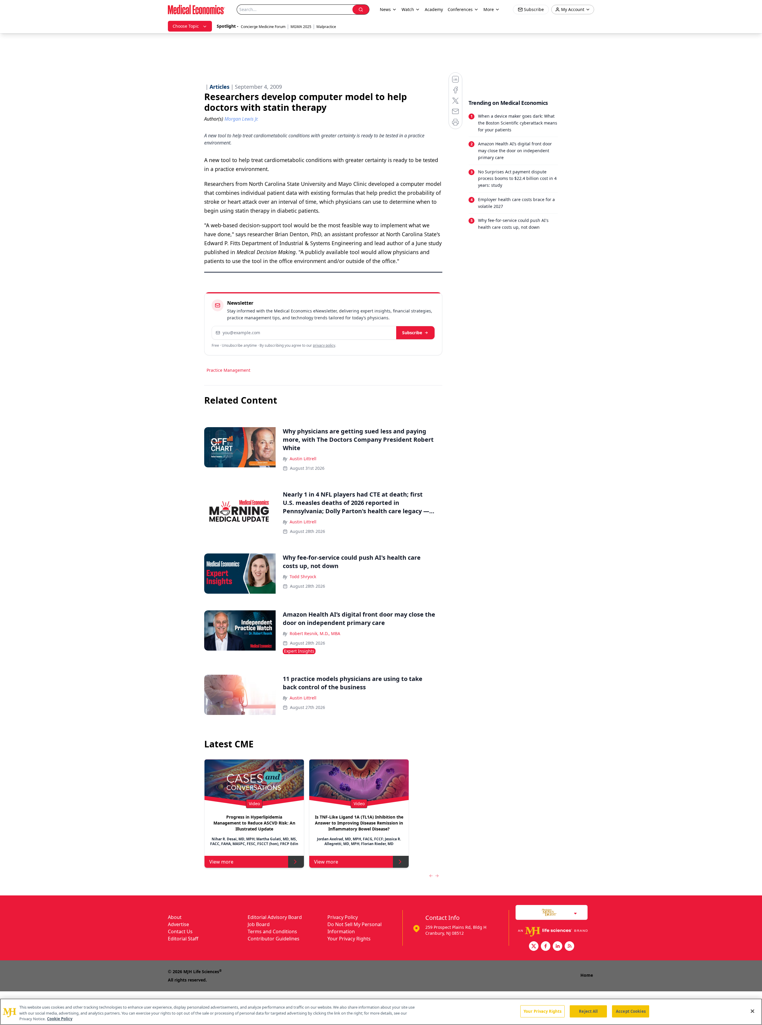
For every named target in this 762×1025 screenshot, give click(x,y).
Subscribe (412, 332)
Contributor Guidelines (273, 938)
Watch (408, 9)
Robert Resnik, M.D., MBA (315, 633)
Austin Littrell (303, 458)
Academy (434, 9)
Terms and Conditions (272, 931)
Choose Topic (186, 26)
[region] (381, 1011)
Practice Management (228, 370)
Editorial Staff (183, 938)
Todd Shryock (303, 576)
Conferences (460, 9)
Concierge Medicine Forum (263, 26)
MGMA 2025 (301, 26)
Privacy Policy (342, 917)
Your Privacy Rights (349, 938)
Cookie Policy (59, 1018)
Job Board (259, 924)
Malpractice (326, 26)
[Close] (752, 1011)
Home (586, 975)
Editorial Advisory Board (275, 917)
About (175, 917)
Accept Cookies (631, 1011)
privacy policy (324, 345)
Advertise (178, 924)
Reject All (588, 1011)
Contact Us (180, 931)
